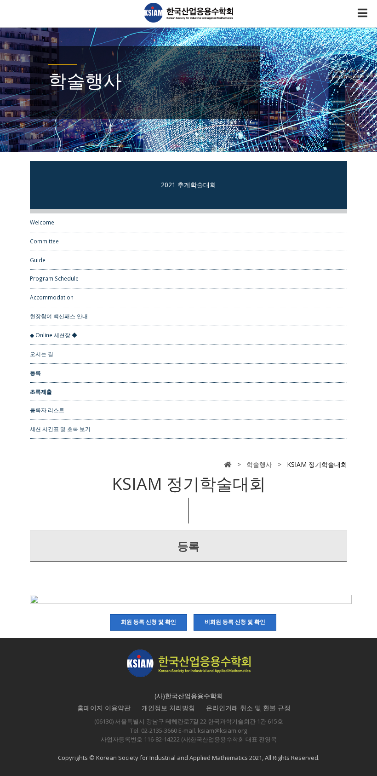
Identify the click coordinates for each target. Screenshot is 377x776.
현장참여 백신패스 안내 (59, 316)
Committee (44, 241)
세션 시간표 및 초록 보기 (60, 428)
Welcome (42, 222)
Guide (38, 260)
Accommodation (52, 297)
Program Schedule (54, 278)
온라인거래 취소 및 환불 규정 (248, 707)
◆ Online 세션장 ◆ (53, 335)
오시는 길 (41, 353)
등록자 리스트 (47, 410)
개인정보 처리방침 (168, 707)
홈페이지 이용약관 (104, 707)
